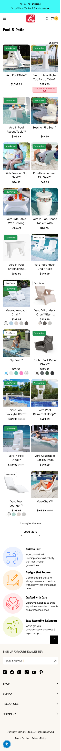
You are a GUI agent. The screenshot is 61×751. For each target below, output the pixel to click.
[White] (6, 323)
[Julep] (14, 514)
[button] (7, 744)
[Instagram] (19, 659)
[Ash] (21, 323)
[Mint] (16, 373)
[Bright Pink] (21, 373)
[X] (5, 659)
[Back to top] (54, 640)
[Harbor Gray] (42, 373)
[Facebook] (12, 659)
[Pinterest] (41, 659)
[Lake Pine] (47, 373)
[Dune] (16, 323)
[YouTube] (34, 659)
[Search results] (47, 18)
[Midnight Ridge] (52, 373)
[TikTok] (27, 659)
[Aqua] (11, 323)
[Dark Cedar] (26, 323)
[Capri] (6, 373)
